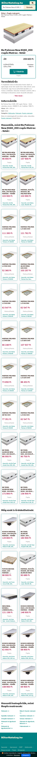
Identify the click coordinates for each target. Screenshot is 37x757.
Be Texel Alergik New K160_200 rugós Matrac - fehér (9, 490)
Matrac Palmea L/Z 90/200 (9, 265)
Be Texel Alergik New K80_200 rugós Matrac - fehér (9, 453)
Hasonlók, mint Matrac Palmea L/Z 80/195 (9, 315)
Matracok (18, 113)
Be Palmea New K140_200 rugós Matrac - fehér (28, 154)
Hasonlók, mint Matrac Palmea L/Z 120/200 (27, 390)
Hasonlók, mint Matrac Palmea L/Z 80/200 (27, 427)
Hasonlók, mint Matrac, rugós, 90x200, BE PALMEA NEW (27, 204)
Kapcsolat (4, 747)
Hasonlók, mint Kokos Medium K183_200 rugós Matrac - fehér (27, 621)
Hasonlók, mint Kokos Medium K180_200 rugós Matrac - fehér (9, 546)
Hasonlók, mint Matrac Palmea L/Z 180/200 (27, 352)
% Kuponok (21, 750)
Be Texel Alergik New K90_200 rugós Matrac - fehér (27, 453)
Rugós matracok (27, 113)
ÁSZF (21, 747)
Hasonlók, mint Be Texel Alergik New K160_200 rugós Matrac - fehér (9, 502)
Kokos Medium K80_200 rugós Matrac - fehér (27, 645)
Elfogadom (26, 755)
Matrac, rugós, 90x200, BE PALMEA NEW (27, 191)
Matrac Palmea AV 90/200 (9, 414)
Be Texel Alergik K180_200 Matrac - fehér (27, 534)
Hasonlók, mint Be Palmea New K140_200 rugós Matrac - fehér (27, 167)
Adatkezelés (28, 747)
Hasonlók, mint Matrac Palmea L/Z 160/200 (27, 241)
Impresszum (13, 747)
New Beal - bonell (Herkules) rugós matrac (8, 609)
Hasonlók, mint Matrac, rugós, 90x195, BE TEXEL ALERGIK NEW (27, 583)
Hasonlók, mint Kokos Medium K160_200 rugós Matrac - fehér (9, 695)
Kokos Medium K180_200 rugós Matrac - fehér (9, 533)
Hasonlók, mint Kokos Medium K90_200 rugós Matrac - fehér (9, 658)
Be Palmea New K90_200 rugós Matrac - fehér (8, 191)
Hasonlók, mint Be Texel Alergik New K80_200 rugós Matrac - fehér (9, 465)
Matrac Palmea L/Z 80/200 (27, 414)
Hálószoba (11, 113)
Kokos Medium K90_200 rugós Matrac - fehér (8, 645)
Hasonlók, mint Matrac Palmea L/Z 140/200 (9, 241)
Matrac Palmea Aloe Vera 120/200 (27, 266)
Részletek (17, 755)
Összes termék (5, 750)
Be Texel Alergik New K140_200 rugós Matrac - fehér (28, 490)
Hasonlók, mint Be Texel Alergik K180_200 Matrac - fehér (27, 546)
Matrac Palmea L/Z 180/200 (27, 339)
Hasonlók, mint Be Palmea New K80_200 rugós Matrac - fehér (9, 167)
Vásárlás (20, 71)
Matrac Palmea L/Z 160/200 (27, 228)
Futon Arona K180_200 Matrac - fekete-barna (8, 572)
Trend (14, 750)
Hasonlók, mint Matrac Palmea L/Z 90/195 (9, 352)
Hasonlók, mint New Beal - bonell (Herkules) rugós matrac (9, 621)
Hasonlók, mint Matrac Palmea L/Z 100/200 (9, 390)
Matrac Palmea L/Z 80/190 (27, 302)
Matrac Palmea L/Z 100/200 (9, 376)
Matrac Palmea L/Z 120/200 (27, 376)
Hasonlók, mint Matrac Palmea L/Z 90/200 (9, 278)
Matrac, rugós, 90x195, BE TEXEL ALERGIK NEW (27, 571)
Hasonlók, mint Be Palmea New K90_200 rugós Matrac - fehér (9, 204)
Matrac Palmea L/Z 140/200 (9, 228)
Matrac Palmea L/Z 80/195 (9, 302)
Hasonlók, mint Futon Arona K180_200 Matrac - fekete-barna (9, 583)
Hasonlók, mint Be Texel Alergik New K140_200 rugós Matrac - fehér (27, 502)
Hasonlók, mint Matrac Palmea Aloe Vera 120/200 (27, 279)
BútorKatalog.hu (12, 2)
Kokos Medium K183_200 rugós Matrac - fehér (27, 608)
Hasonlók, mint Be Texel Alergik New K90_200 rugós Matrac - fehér (27, 465)
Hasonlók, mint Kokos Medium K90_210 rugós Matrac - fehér (27, 695)
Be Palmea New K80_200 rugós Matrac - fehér (9, 154)
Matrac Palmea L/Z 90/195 (9, 339)
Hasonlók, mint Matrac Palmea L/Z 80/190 (27, 315)
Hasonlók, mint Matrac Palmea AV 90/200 (9, 427)
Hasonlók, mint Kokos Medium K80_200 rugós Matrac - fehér (27, 658)
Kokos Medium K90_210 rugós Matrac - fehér (27, 682)
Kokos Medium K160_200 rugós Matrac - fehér (9, 682)
